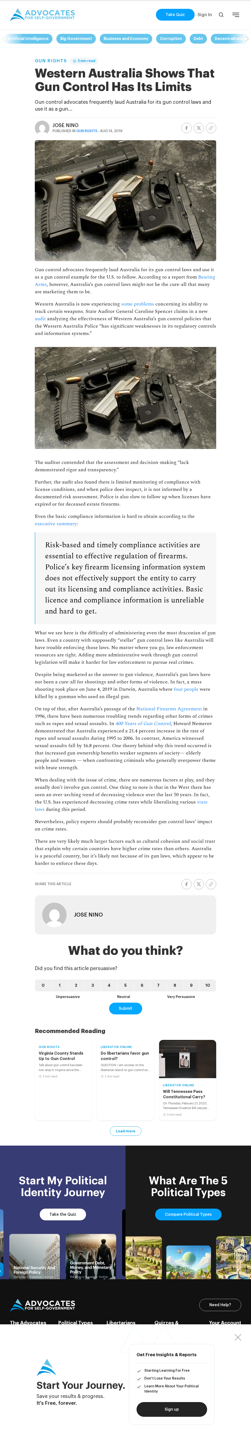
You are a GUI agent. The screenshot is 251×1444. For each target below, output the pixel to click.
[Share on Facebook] (186, 128)
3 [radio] (92, 985)
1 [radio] (60, 985)
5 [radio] (125, 985)
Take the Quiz (63, 1214)
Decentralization (231, 39)
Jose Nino (65, 125)
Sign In (205, 15)
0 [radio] (43, 985)
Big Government (76, 39)
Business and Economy (126, 39)
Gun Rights (51, 61)
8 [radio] (175, 985)
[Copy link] (211, 128)
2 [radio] (76, 985)
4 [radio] (109, 985)
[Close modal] (238, 1337)
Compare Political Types (188, 1214)
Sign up (172, 1409)
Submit (125, 1008)
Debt (198, 39)
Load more (125, 1131)
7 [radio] (158, 985)
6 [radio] (142, 985)
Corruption (171, 39)
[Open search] (221, 14)
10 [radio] (207, 985)
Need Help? (220, 1305)
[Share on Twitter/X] (199, 128)
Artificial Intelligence (28, 39)
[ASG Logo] (42, 1305)
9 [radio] (191, 985)
